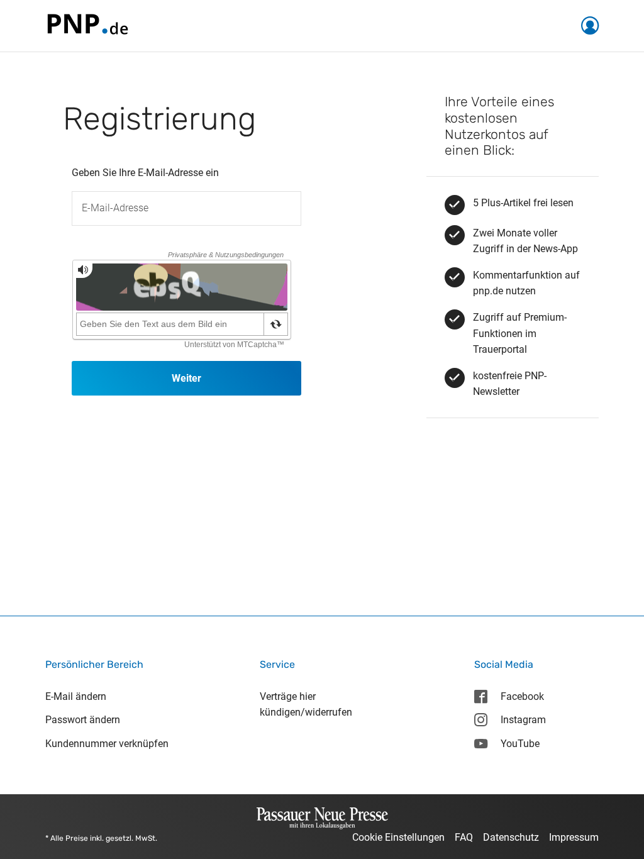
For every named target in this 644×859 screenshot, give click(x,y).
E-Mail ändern (75, 696)
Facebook (522, 696)
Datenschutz (511, 837)
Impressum (574, 837)
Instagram (523, 720)
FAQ (464, 837)
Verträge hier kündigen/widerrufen (306, 704)
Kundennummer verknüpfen (107, 744)
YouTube (520, 744)
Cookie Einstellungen (398, 837)
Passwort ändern (82, 720)
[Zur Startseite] (86, 25)
